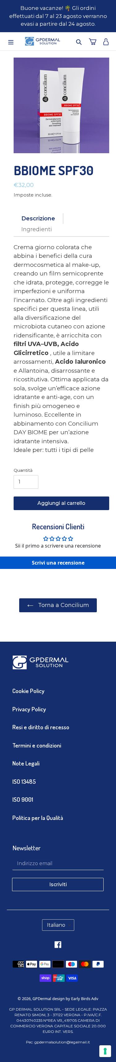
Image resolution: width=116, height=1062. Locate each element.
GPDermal (41, 998)
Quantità (23, 470)
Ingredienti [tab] (36, 229)
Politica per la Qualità (37, 817)
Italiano (56, 925)
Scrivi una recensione (58, 562)
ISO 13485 (24, 781)
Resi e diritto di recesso (40, 727)
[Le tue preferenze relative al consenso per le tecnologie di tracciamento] (105, 1051)
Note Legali (26, 763)
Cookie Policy (28, 691)
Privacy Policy (29, 709)
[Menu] (8, 41)
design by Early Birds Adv (75, 998)
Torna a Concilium (63, 605)
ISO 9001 (22, 799)
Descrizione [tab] (38, 218)
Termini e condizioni (36, 745)
